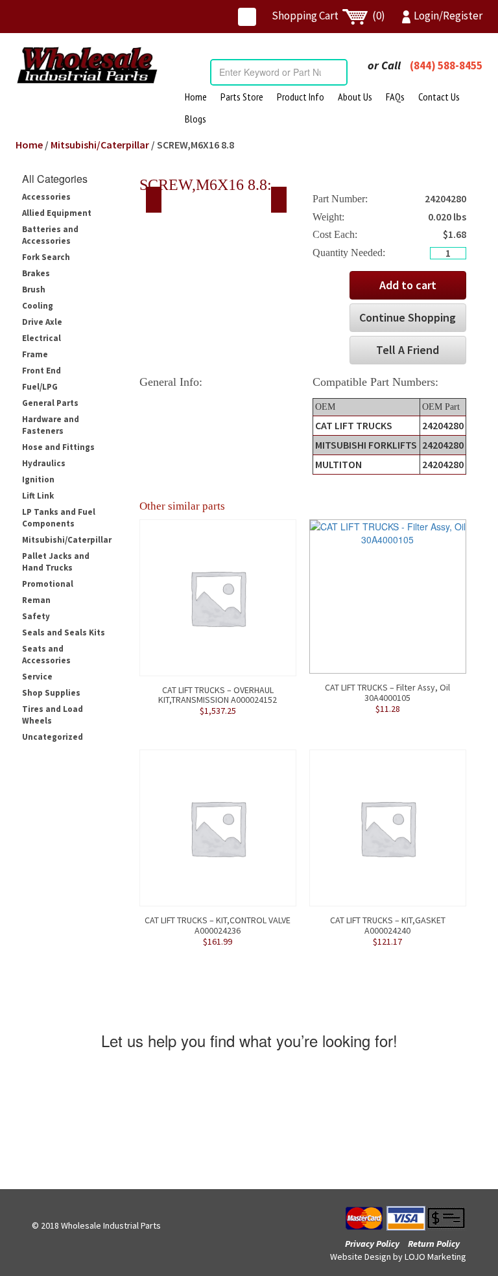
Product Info (300, 96)
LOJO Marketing (435, 1256)
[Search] (337, 72)
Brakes (36, 273)
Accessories (46, 196)
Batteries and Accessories (50, 235)
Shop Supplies (51, 692)
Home (196, 96)
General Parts (50, 402)
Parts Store (241, 96)
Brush (33, 289)
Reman (36, 600)
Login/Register (448, 15)
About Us (355, 96)
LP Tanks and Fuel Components (58, 517)
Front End (41, 370)
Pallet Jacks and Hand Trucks (55, 561)
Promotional (47, 583)
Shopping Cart (328, 15)
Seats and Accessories (46, 654)
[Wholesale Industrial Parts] (87, 65)
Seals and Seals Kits (63, 632)
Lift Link (38, 495)
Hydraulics (43, 463)
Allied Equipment (56, 213)
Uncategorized (52, 736)
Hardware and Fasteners (50, 425)
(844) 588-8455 (446, 65)
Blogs (195, 118)
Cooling (37, 305)
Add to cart (407, 285)
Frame (35, 354)
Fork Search (46, 257)
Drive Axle (42, 321)
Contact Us (439, 96)
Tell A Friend (407, 349)
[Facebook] (247, 17)
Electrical (41, 338)
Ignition (38, 479)
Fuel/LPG (40, 386)
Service (37, 676)
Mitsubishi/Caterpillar (100, 144)
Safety (36, 616)
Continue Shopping (407, 317)
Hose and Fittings (58, 447)
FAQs (395, 96)
